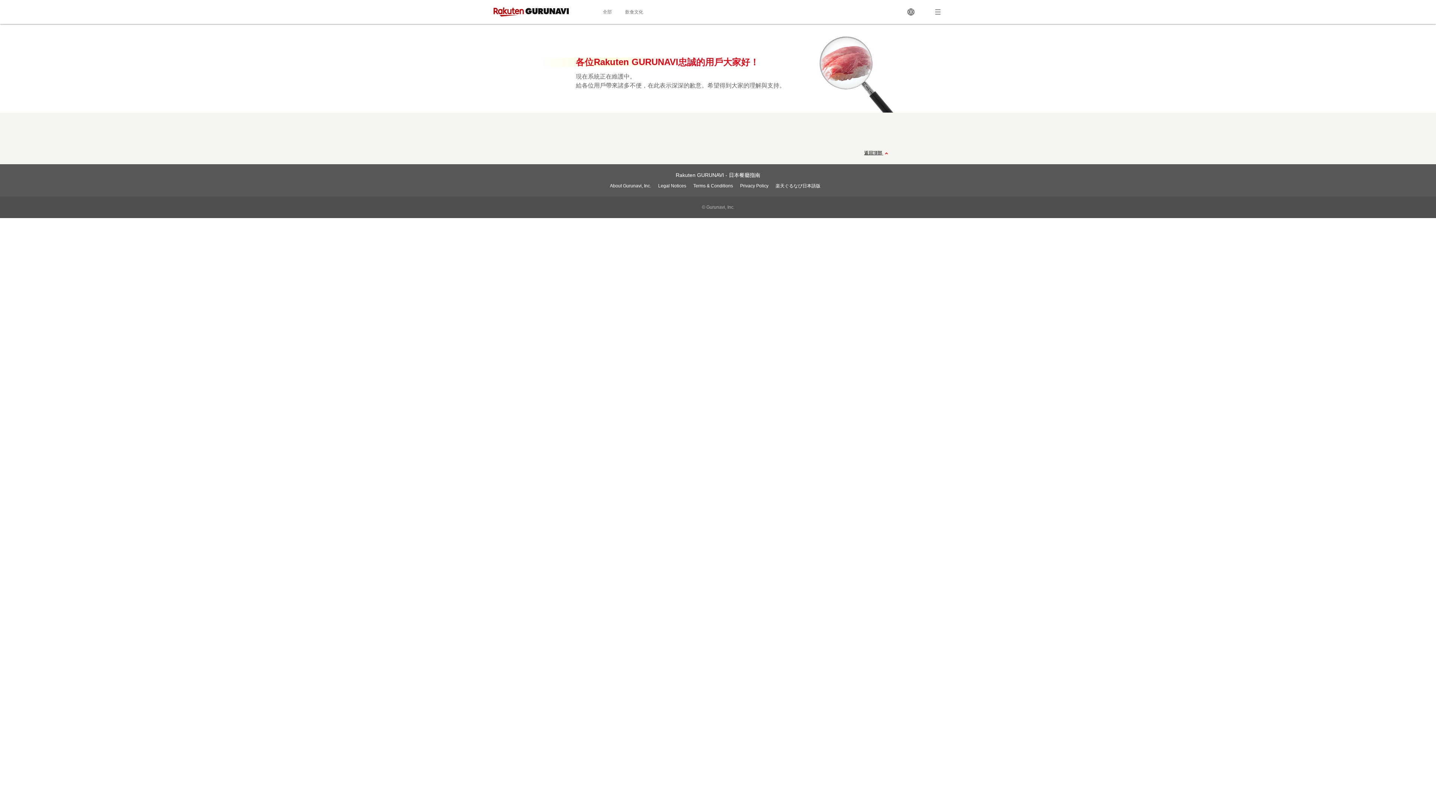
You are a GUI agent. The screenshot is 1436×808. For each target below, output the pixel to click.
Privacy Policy (754, 186)
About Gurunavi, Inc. (630, 186)
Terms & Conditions (713, 186)
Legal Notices (672, 186)
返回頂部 (873, 153)
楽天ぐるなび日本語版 (798, 186)
